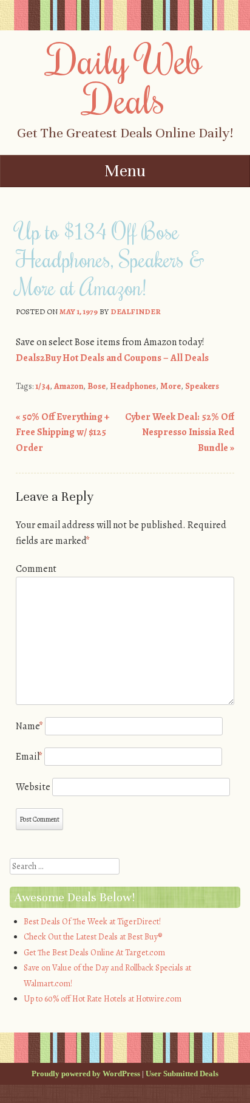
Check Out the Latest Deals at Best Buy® (93, 937)
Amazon (68, 386)
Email (29, 756)
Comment (36, 569)
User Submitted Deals (182, 1073)
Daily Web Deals (125, 78)
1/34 (42, 386)
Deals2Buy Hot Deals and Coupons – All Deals (112, 358)
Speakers (202, 386)
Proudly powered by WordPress (86, 1073)
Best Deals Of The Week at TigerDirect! (92, 921)
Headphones (133, 386)
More (170, 386)
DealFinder (135, 311)
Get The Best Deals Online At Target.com (94, 952)
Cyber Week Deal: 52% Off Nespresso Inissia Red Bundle (179, 432)
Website (33, 787)
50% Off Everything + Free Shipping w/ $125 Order (62, 432)
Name (29, 726)
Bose (96, 386)
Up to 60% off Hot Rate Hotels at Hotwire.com (102, 999)
